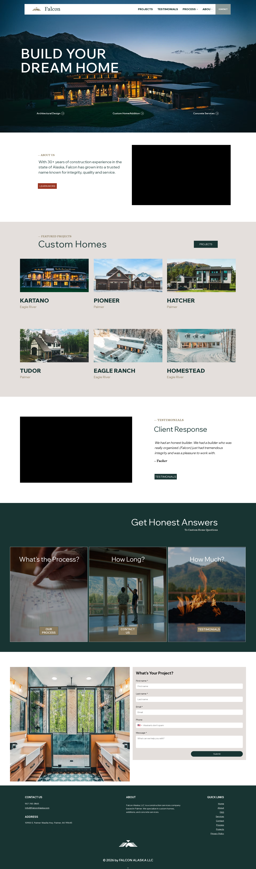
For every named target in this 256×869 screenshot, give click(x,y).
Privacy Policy (217, 833)
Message (141, 732)
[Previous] (7, 66)
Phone (139, 719)
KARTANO (34, 300)
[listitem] (49, 594)
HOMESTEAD (186, 370)
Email (139, 706)
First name (142, 680)
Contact (220, 820)
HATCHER (181, 300)
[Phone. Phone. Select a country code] (140, 725)
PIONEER (107, 300)
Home (221, 803)
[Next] (249, 66)
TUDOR (30, 370)
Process (220, 825)
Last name (142, 693)
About (221, 808)
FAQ (222, 812)
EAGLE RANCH (115, 370)
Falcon (52, 9)
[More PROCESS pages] (197, 9)
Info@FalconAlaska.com (37, 808)
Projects (220, 829)
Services (220, 816)
